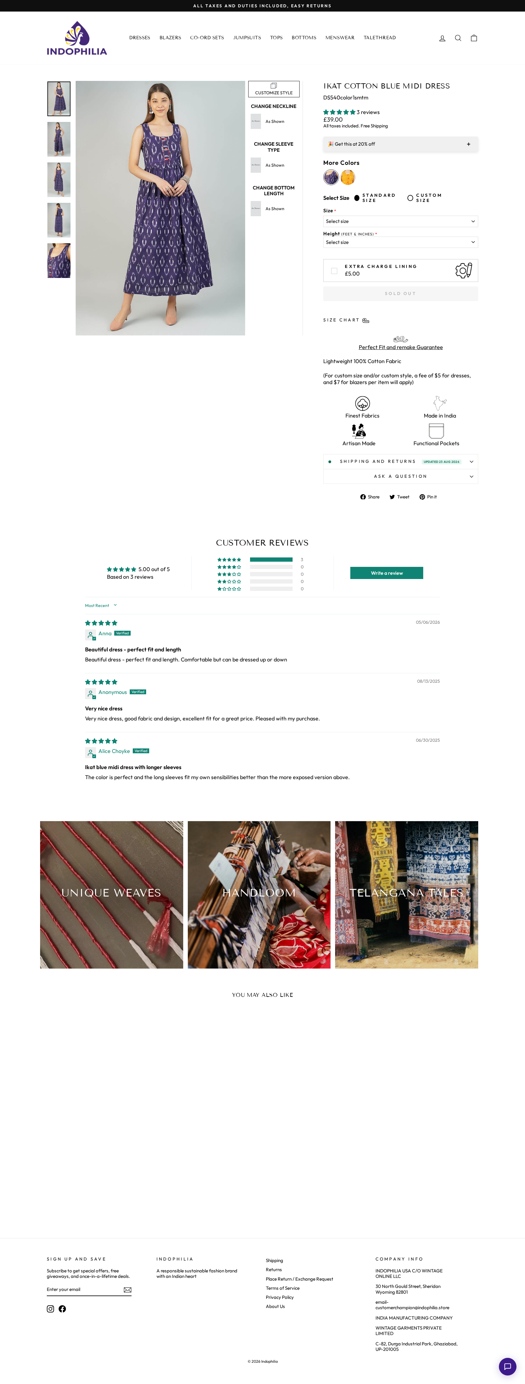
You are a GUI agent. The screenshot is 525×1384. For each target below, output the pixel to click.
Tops (276, 37)
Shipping (274, 1260)
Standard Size (379, 198)
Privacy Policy (280, 1297)
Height (348, 234)
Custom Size (429, 198)
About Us (275, 1306)
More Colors (341, 162)
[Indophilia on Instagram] (50, 1309)
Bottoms (304, 37)
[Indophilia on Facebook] (62, 1309)
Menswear (340, 37)
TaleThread (380, 37)
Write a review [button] (387, 573)
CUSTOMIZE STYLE (274, 92)
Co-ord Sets (207, 37)
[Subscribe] (128, 1290)
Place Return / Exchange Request (299, 1279)
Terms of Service (283, 1288)
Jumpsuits (247, 37)
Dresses (139, 37)
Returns (274, 1269)
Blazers (170, 37)
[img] (101, 622)
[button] (340, 112)
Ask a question (400, 476)
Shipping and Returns (399, 461)
